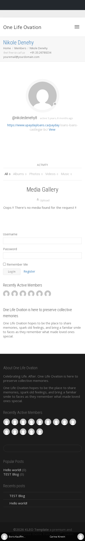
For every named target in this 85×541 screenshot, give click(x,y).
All (7, 174)
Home (7, 48)
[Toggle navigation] (77, 26)
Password (10, 249)
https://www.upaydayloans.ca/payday (33, 125)
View (52, 129)
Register (29, 271)
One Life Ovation (22, 27)
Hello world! (12, 470)
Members (20, 48)
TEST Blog (11, 474)
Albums (20, 174)
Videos (51, 174)
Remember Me (17, 264)
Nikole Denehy (18, 42)
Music (66, 174)
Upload (44, 200)
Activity (42, 165)
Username (10, 234)
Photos (36, 174)
